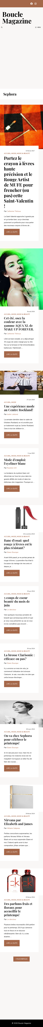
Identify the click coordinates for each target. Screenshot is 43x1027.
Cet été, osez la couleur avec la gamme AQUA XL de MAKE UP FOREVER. (19, 323)
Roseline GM (12, 468)
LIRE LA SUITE (11, 232)
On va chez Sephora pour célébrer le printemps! (18, 739)
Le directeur (11, 610)
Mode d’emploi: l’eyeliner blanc (15, 462)
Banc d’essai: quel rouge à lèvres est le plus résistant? (18, 544)
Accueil (7, 153)
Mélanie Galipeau (13, 828)
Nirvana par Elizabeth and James (18, 822)
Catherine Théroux (14, 211)
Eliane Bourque (12, 552)
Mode (13, 153)
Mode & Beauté (23, 153)
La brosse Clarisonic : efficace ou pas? (19, 657)
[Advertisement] (21, 58)
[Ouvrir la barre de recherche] (2, 27)
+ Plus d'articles (21, 959)
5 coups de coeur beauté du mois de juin (17, 601)
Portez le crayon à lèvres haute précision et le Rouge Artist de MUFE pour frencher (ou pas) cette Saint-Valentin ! (19, 182)
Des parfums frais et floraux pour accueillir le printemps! (18, 909)
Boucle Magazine (17, 17)
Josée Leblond (12, 414)
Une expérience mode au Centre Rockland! (19, 408)
